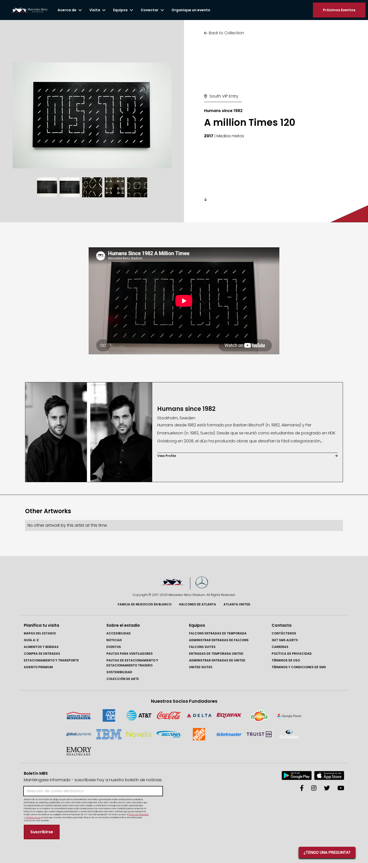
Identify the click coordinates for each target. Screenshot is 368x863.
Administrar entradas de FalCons (219, 640)
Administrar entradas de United (217, 660)
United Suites (200, 667)
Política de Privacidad (292, 653)
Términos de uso (286, 660)
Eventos (113, 647)
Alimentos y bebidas (41, 647)
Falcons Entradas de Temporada (218, 633)
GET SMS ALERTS (285, 640)
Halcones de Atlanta (197, 604)
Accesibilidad (118, 633)
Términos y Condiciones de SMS (299, 667)
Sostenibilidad (119, 672)
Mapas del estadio (40, 633)
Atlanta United (237, 604)
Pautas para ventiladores (129, 653)
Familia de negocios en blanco (144, 604)
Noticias (114, 640)
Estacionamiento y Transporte (51, 660)
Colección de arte (122, 679)
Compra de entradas (42, 653)
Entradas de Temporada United (216, 653)
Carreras (280, 647)
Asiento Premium (38, 667)
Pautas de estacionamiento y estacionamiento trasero (132, 662)
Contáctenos (284, 633)
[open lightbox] (92, 115)
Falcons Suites (202, 647)
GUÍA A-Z (31, 640)
